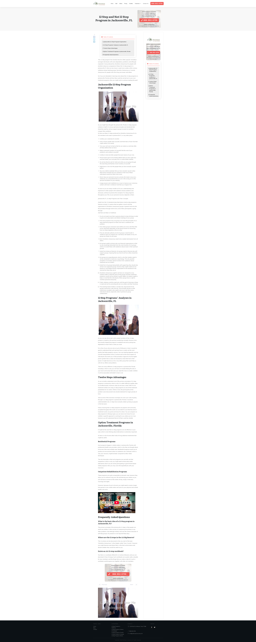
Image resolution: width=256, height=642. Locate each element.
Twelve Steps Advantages (111, 48)
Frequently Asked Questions (111, 54)
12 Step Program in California (116, 627)
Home (94, 626)
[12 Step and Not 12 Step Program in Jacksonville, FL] (118, 603)
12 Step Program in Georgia (118, 634)
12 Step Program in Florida (117, 632)
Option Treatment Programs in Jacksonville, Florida (117, 51)
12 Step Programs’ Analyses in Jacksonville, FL (116, 45)
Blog (94, 627)
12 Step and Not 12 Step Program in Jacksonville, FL (113, 18)
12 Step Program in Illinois (117, 635)
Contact (95, 629)
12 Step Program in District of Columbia (117, 630)
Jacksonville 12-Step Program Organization (115, 41)
